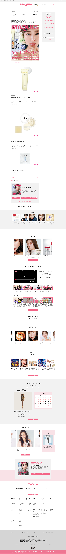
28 (48, 405)
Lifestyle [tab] (32, 356)
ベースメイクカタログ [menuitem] (21, 503)
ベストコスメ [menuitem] (20, 509)
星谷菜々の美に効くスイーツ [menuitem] (36, 516)
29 (50, 405)
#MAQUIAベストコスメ (48, 17)
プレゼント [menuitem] (20, 521)
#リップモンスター (48, 27)
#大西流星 (48, 20)
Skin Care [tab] (15, 356)
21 (48, 403)
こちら (40, 541)
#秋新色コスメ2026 (51, 19)
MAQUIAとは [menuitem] (20, 525)
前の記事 (13, 177)
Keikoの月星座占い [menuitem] (43, 509)
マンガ (12, 532)
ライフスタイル (13, 11)
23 (35, 405)
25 (40, 405)
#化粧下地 (52, 26)
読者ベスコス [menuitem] (20, 510)
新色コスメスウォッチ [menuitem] (28, 503)
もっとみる (33, 419)
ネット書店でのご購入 (33, 197)
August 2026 (43, 393)
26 (43, 405)
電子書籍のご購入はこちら (45, 473)
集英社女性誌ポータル (62, 0)
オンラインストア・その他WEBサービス (48, 532)
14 (48, 401)
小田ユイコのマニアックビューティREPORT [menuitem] (36, 513)
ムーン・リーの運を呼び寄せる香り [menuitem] (44, 513)
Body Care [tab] (22, 356)
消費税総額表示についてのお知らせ (33, 536)
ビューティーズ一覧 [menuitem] (13, 510)
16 (35, 403)
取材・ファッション (25, 532)
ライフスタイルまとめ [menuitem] (28, 510)
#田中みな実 (51, 20)
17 (38, 403)
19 (43, 403)
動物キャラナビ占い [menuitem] (43, 512)
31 (38, 406)
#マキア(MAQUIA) (23, 201)
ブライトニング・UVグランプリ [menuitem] (22, 513)
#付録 (19, 201)
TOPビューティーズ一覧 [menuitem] (14, 509)
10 (38, 401)
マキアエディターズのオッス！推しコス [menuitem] (36, 509)
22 (50, 403)
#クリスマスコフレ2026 (45, 19)
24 (38, 405)
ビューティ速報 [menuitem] (28, 504)
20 (45, 403)
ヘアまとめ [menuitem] (34, 503)
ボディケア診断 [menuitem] (42, 503)
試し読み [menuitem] (20, 520)
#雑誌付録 (30, 201)
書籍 (34, 532)
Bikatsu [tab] (26, 356)
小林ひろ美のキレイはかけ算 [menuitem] (36, 511)
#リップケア (48, 26)
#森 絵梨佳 (45, 20)
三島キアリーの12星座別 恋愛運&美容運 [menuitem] (44, 510)
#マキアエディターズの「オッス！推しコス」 (48, 23)
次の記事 (37, 177)
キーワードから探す (48, 39)
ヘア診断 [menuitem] (34, 504)
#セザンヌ (52, 27)
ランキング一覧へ (33, 375)
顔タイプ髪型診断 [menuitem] (50, 510)
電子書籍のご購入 (25, 197)
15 (50, 401)
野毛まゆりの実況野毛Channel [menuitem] (36, 514)
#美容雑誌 (27, 201)
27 (45, 405)
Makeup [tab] (19, 356)
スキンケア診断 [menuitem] (13, 503)
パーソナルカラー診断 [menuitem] (50, 509)
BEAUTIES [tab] (36, 356)
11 (40, 401)
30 (35, 406)
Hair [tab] (29, 356)
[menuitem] (14, 499)
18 (40, 403)
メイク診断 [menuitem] (20, 504)
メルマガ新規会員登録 (33, 494)
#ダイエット (44, 27)
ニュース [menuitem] (27, 509)
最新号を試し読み (16, 197)
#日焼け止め (44, 26)
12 (43, 401)
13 (45, 401)
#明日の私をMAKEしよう (48, 16)
